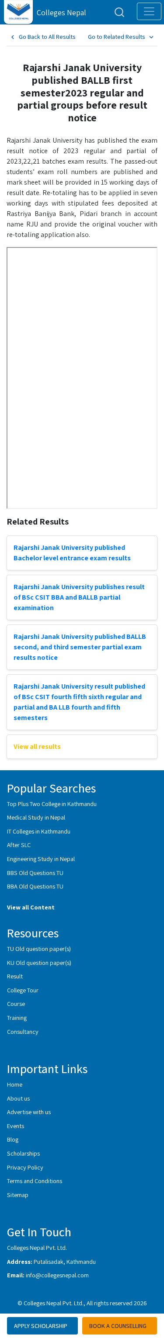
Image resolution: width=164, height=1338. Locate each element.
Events (15, 1126)
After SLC (19, 845)
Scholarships (23, 1153)
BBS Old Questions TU (35, 872)
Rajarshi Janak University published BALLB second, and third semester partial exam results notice (80, 647)
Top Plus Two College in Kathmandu (52, 803)
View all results (37, 746)
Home (14, 1084)
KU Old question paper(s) (39, 962)
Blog (12, 1139)
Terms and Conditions (34, 1181)
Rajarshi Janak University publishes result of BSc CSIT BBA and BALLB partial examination (79, 597)
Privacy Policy (25, 1167)
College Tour (22, 990)
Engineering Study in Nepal (41, 858)
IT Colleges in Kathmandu (38, 831)
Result (15, 976)
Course (16, 1003)
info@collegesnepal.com (57, 1275)
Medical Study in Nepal (36, 817)
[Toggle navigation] (149, 11)
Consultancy (22, 1031)
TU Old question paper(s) (39, 948)
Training (17, 1017)
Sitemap (17, 1194)
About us (18, 1098)
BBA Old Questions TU (35, 886)
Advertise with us (29, 1112)
